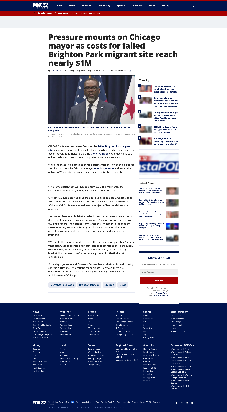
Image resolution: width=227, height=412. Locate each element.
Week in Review (94, 352)
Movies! (174, 328)
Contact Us (148, 358)
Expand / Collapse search (192, 6)
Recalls (63, 364)
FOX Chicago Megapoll (42, 334)
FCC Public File (149, 374)
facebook (176, 403)
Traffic (92, 311)
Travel (90, 318)
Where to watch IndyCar (181, 366)
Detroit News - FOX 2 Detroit (125, 355)
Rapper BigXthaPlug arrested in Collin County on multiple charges (151, 225)
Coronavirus (65, 352)
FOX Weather (66, 334)
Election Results (122, 318)
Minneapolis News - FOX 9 (127, 360)
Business (36, 349)
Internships (148, 371)
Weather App (65, 328)
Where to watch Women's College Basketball (182, 376)
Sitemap (146, 380)
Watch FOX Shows (179, 331)
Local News (38, 315)
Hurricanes (64, 331)
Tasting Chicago (95, 358)
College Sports (149, 337)
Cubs (145, 325)
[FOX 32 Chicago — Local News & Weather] (41, 6)
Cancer (63, 349)
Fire (144, 331)
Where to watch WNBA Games (181, 381)
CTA (89, 322)
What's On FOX (177, 318)
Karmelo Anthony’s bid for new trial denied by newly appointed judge (150, 214)
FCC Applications (150, 377)
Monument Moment (96, 361)
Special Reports (39, 331)
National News (39, 318)
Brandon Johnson (104, 168)
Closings (63, 322)
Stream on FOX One (182, 345)
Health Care (65, 361)
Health (64, 345)
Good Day (37, 328)
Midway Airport (94, 331)
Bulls (145, 322)
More (165, 5)
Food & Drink (176, 325)
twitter (187, 403)
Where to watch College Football (181, 353)
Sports (147, 311)
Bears (145, 315)
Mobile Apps (148, 352)
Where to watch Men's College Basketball (180, 370)
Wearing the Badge (96, 355)
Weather (65, 311)
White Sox (147, 328)
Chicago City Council (124, 334)
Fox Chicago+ (177, 322)
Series (91, 345)
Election (119, 315)
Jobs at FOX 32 (149, 368)
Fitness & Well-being (69, 358)
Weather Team (66, 325)
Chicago (109, 284)
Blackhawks (148, 318)
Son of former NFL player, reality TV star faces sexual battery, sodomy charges (150, 190)
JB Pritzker (120, 328)
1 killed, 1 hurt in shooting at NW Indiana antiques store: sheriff (166, 141)
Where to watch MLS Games (180, 387)
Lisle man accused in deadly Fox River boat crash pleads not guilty (165, 89)
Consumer (37, 352)
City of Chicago (100, 153)
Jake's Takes (176, 315)
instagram (182, 403)
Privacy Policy (162, 293)
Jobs (34, 358)
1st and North (94, 349)
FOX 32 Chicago (69, 71)
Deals (35, 355)
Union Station (93, 334)
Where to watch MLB (180, 357)
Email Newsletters (151, 355)
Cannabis (64, 355)
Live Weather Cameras (70, 315)
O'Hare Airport (94, 328)
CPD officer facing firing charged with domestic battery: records (165, 130)
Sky (144, 334)
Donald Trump (122, 325)
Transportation (94, 315)
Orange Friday (94, 364)
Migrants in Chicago (84, 71)
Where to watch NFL (180, 349)
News (122, 284)
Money (37, 345)
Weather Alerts (66, 318)
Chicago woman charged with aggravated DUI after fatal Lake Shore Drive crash (151, 237)
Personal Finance (40, 361)
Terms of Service (160, 295)
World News (38, 322)
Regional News (124, 345)
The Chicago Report (124, 322)
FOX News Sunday (40, 337)
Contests (147, 361)
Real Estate (37, 364)
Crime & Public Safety (42, 325)
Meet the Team (150, 364)
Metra (90, 325)
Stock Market (38, 371)
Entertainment (180, 311)
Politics (120, 311)
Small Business (39, 368)
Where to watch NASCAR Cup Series (181, 361)
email (192, 403)
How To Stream (150, 349)
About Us (148, 345)
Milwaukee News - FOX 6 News (126, 350)
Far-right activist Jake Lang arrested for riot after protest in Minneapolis (151, 202)
